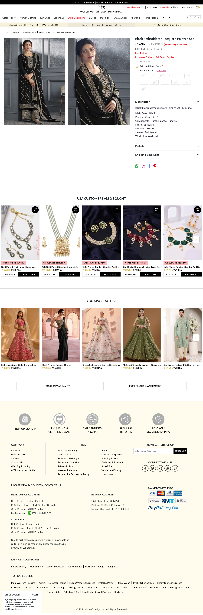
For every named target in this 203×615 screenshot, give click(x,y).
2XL (188, 76)
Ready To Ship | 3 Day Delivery (169, 25)
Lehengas (59, 17)
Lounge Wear (76, 587)
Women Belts (75, 566)
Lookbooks (107, 474)
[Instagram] (160, 468)
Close (35, 595)
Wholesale (164, 7)
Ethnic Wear (123, 582)
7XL (186, 82)
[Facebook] (145, 468)
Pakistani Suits (71, 592)
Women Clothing (28, 17)
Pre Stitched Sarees (143, 582)
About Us (16, 450)
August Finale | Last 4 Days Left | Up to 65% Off (34, 25)
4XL (154, 82)
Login (182, 7)
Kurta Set (45, 17)
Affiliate (174, 7)
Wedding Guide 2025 (135, 7)
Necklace (90, 566)
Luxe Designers (76, 17)
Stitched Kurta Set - (150, 66)
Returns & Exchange (68, 458)
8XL (143, 89)
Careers (15, 458)
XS (143, 76)
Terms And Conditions (69, 462)
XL (178, 76)
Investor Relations (67, 470)
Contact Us (17, 462)
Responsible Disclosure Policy (73, 474)
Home (6, 32)
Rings (101, 566)
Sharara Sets (120, 17)
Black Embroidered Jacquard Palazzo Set (57, 32)
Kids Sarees (140, 587)
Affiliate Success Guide (23, 470)
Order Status (64, 454)
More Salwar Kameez (58, 386)
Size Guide (161, 70)
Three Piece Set (152, 17)
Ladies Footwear (55, 566)
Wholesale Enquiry (111, 470)
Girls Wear (106, 587)
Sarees (92, 17)
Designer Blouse (57, 582)
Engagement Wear (180, 587)
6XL (175, 82)
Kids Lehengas (123, 587)
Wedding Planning (20, 466)
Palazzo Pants (105, 582)
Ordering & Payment (112, 462)
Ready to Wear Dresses (169, 582)
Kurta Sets (119, 592)
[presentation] (7, 239)
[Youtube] (167, 468)
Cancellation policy (112, 454)
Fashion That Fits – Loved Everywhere (101, 25)
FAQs (104, 450)
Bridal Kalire (43, 587)
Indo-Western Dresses (23, 582)
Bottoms (15, 587)
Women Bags (36, 566)
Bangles (111, 566)
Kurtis (42, 582)
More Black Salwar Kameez (145, 386)
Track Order (152, 7)
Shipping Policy (110, 458)
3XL (143, 82)
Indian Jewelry (18, 566)
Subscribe (180, 451)
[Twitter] (153, 468)
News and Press (19, 454)
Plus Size (104, 17)
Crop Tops (92, 587)
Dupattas (29, 587)
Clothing (16, 32)
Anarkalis (135, 17)
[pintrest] (175, 468)
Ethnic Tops (59, 587)
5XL (165, 82)
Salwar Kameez (29, 32)
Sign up (190, 7)
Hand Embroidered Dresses (96, 592)
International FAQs (68, 450)
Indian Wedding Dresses (82, 582)
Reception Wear (158, 587)
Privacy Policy (65, 466)
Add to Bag (29, 274)
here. (20, 609)
